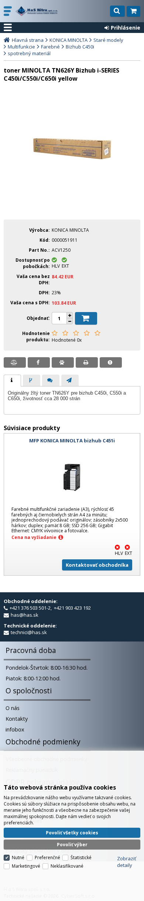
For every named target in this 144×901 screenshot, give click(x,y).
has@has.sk (24, 615)
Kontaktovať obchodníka (97, 565)
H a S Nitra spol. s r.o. (37, 11)
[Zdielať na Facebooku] (39, 362)
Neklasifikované (67, 866)
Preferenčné (47, 857)
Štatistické (81, 857)
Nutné (18, 857)
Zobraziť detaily (126, 861)
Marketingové (26, 866)
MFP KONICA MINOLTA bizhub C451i (72, 440)
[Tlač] (87, 362)
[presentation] (12, 380)
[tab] (12, 380)
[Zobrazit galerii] (72, 158)
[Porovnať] (15, 362)
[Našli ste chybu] (111, 362)
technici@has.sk (29, 632)
